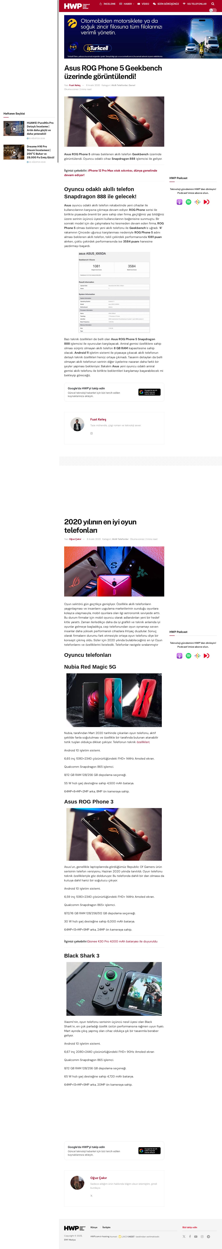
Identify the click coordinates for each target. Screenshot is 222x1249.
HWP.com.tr (96, 1236)
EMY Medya (70, 1239)
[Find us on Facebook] (190, 1237)
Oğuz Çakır (75, 539)
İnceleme (110, 3)
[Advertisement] (29, 55)
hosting (105, 1236)
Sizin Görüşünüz (168, 3)
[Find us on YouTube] (195, 1237)
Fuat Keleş (74, 85)
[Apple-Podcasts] (179, 201)
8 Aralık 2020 (93, 85)
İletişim (106, 1227)
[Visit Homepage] (77, 6)
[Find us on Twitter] (184, 1237)
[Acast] (206, 201)
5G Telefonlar (197, 3)
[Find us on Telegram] (208, 1237)
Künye (94, 1227)
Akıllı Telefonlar (119, 85)
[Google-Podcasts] (197, 201)
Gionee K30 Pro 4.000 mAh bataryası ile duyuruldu (122, 941)
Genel (132, 85)
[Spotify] (188, 201)
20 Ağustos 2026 (37, 162)
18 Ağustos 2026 (36, 138)
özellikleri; (143, 742)
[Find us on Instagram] (202, 1237)
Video (145, 3)
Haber (128, 3)
